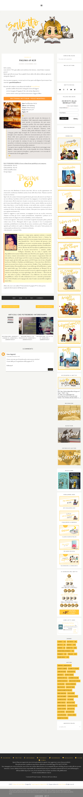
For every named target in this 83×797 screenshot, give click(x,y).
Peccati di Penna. (35, 86)
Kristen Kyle (61, 687)
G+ (26, 297)
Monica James (72, 714)
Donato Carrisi (62, 668)
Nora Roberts (62, 705)
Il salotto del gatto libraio (69, 625)
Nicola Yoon (70, 702)
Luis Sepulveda (62, 714)
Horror (60, 647)
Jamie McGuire (62, 671)
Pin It (31, 297)
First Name (62, 112)
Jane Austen (70, 708)
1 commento (40, 297)
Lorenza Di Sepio (72, 696)
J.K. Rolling (61, 684)
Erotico (60, 644)
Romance (60, 654)
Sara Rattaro (70, 687)
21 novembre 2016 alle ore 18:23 (13, 356)
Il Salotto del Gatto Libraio (18, 784)
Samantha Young (63, 718)
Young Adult (61, 657)
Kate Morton (70, 711)
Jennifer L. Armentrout (64, 665)
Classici (60, 641)
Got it (47, 796)
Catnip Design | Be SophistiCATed (39, 784)
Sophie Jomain (69, 674)
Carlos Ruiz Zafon (74, 680)
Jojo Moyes (61, 711)
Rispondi (50, 369)
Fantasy (69, 644)
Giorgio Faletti (72, 705)
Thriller (70, 654)
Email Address (63, 107)
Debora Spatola (62, 677)
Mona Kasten (71, 671)
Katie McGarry (62, 696)
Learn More (39, 796)
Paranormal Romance (64, 650)
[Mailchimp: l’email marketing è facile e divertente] (76, 120)
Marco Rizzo (61, 702)
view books (75, 632)
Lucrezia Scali (62, 699)
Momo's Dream (62, 784)
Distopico (70, 641)
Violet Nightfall (11, 354)
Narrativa (70, 647)
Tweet (14, 297)
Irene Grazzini (62, 693)
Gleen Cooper (62, 708)
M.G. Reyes (70, 699)
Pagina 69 (27, 57)
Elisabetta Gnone (73, 668)
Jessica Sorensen (71, 684)
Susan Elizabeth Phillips (65, 690)
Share (20, 297)
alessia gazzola (62, 680)
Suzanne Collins (73, 677)
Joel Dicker (71, 693)
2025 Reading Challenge (68, 623)
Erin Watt (60, 674)
